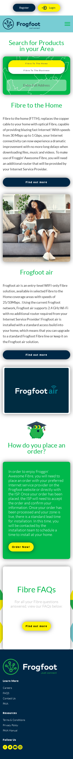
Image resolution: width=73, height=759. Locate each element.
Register (24, 7)
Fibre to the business (37, 70)
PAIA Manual (10, 730)
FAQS (6, 693)
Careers (7, 687)
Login (52, 7)
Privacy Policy (10, 725)
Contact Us (9, 698)
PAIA (5, 703)
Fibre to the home (36, 63)
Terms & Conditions (14, 719)
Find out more (36, 182)
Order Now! (21, 546)
